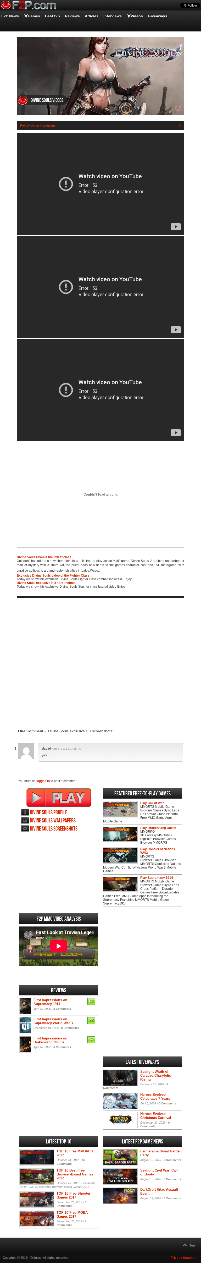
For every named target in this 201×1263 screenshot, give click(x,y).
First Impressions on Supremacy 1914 (50, 1002)
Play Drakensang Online (158, 828)
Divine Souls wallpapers (53, 820)
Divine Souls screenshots (53, 828)
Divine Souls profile (48, 812)
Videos (137, 16)
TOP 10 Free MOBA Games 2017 (72, 1214)
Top (192, 1245)
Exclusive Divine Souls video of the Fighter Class (53, 575)
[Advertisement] (100, 660)
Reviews (72, 16)
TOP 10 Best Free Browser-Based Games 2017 (75, 1174)
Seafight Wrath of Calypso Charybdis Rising (155, 1075)
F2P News (10, 16)
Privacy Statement (184, 1258)
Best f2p (52, 16)
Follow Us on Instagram (37, 125)
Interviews (112, 16)
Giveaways (157, 16)
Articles (91, 16)
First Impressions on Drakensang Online (50, 1040)
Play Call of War (152, 803)
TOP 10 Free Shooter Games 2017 (73, 1195)
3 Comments (62, 1008)
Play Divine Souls (58, 797)
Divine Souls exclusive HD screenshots (46, 583)
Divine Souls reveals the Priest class (44, 557)
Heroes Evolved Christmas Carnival (155, 1116)
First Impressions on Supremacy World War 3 (53, 1021)
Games (34, 16)
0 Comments (70, 1027)
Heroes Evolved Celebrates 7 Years (155, 1097)
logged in (43, 781)
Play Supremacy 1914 (156, 878)
